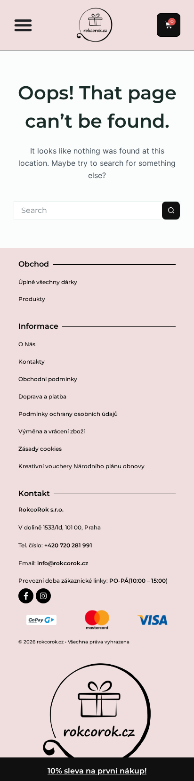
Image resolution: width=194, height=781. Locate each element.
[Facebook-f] (25, 595)
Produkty (31, 298)
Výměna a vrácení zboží (51, 431)
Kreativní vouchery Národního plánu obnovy (81, 466)
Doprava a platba (42, 396)
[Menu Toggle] (23, 25)
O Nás (26, 344)
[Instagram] (43, 595)
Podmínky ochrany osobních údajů (68, 413)
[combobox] (88, 210)
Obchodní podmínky (47, 378)
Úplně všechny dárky (47, 281)
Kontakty (31, 361)
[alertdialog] (97, 769)
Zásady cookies (40, 448)
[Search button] (171, 211)
